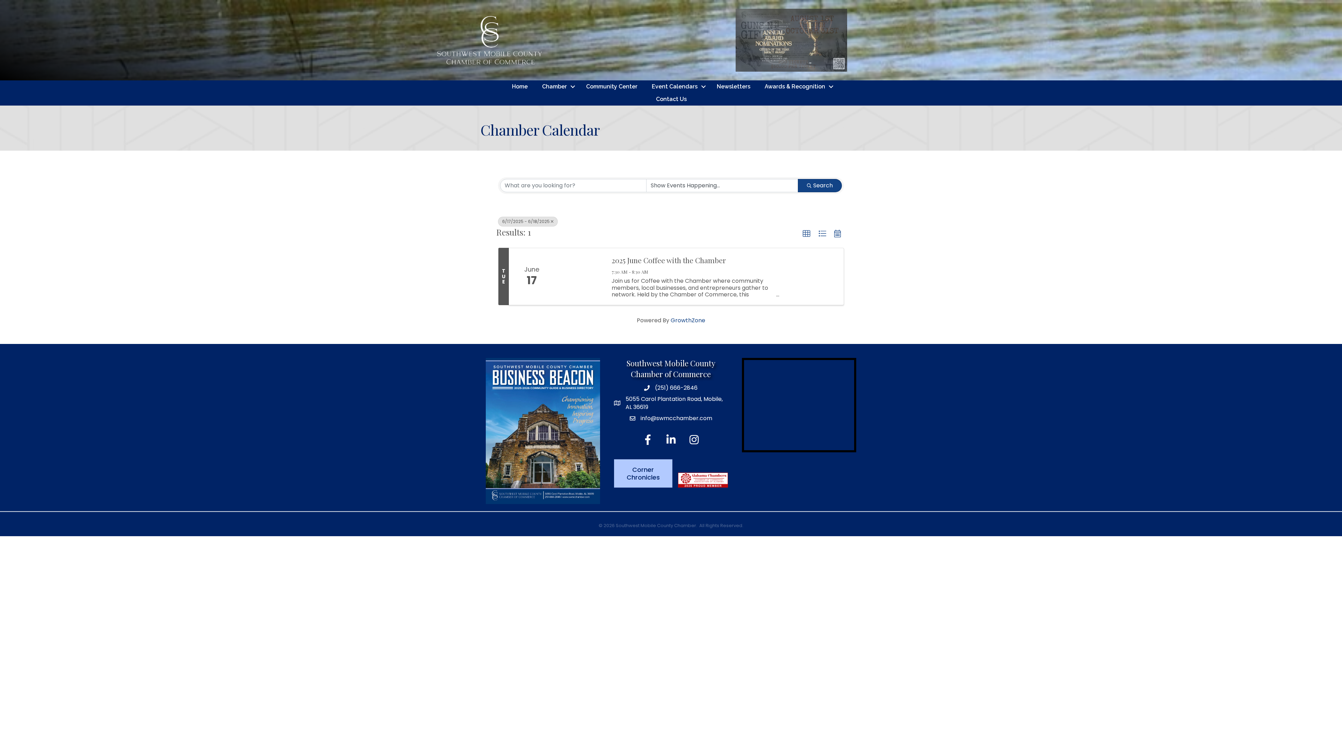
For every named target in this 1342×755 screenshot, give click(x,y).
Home (520, 86)
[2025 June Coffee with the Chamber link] (579, 276)
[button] (807, 234)
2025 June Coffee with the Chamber (669, 260)
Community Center (611, 86)
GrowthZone (688, 320)
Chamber (554, 86)
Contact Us (671, 99)
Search (823, 185)
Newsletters (733, 86)
